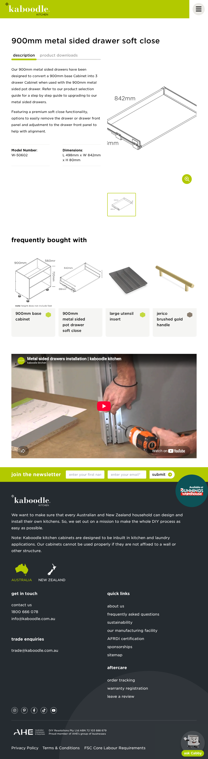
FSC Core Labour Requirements (114, 748)
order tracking (121, 680)
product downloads (59, 55)
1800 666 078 (24, 612)
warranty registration (127, 688)
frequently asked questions (133, 614)
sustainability (119, 622)
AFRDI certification (125, 639)
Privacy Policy (24, 748)
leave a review (120, 696)
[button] (121, 204)
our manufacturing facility (132, 630)
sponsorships (119, 647)
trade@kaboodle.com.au (34, 650)
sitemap (114, 655)
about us (115, 606)
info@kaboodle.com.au (33, 619)
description (24, 55)
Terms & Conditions (61, 748)
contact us (21, 605)
